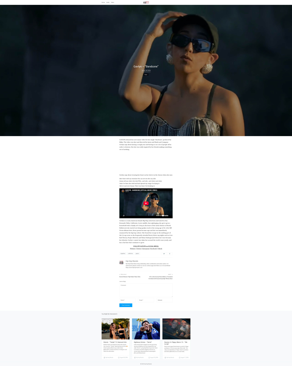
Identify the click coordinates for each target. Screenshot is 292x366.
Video (145, 74)
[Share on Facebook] (170, 253)
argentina (123, 253)
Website (132, 248)
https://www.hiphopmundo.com (134, 267)
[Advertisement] (146, 162)
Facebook (153, 248)
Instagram (146, 248)
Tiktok (160, 248)
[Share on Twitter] (164, 253)
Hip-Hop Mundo (132, 261)
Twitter (138, 248)
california (130, 253)
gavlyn (137, 253)
